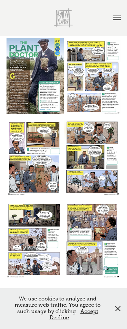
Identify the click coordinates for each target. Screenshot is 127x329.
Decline (59, 318)
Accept (89, 311)
